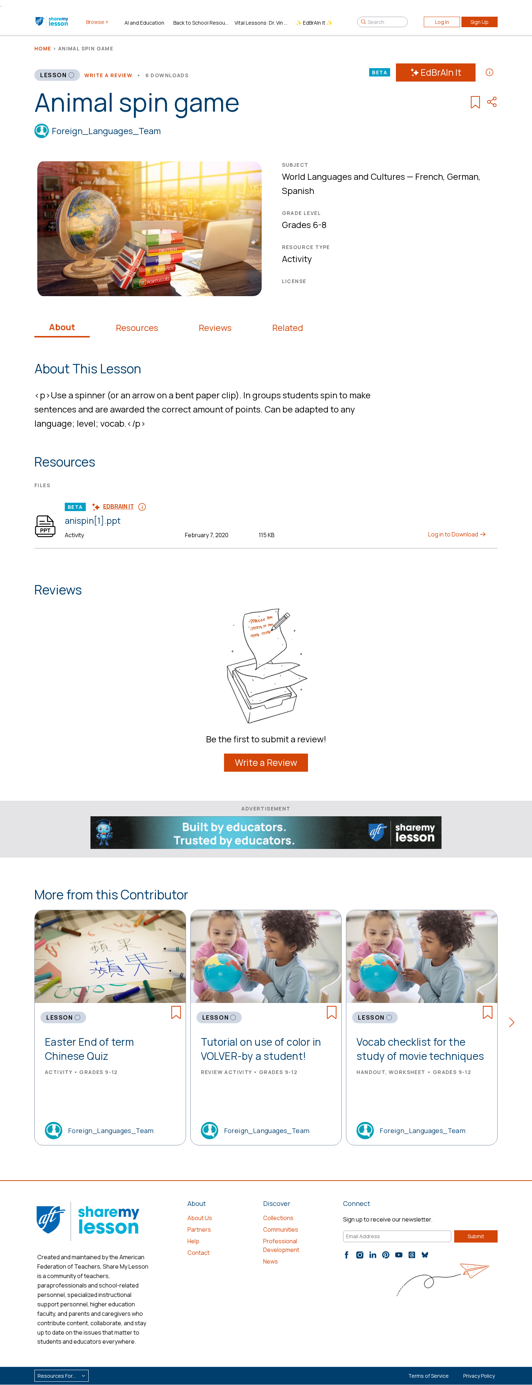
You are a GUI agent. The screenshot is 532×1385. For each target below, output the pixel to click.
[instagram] (359, 1254)
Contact (198, 1253)
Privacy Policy (479, 1375)
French (429, 176)
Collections (278, 1218)
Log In (442, 21)
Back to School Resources (201, 22)
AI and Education (144, 22)
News (270, 1261)
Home (42, 48)
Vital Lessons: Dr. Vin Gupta (262, 22)
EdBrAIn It (441, 72)
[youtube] (398, 1254)
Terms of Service (428, 1375)
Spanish (298, 190)
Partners (199, 1229)
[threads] (411, 1254)
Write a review (108, 75)
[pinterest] (385, 1254)
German (462, 176)
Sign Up (479, 21)
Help (193, 1241)
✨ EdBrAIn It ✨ (314, 22)
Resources (137, 327)
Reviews (215, 327)
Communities (280, 1229)
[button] (514, 1024)
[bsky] (424, 1254)
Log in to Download (453, 534)
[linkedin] (372, 1254)
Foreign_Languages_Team (106, 131)
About (62, 327)
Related (287, 327)
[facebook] (346, 1254)
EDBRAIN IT (118, 506)
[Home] (52, 21)
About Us (199, 1218)
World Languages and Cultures (343, 176)
